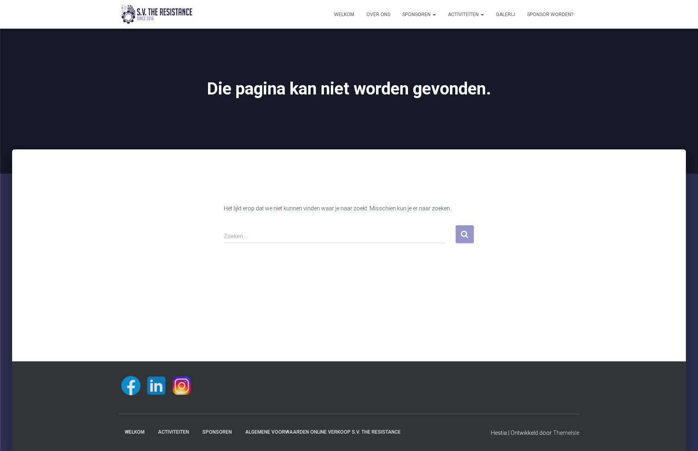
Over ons (378, 14)
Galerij (505, 14)
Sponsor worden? (550, 14)
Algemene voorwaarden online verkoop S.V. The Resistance (323, 432)
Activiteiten (464, 14)
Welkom (344, 14)
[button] (434, 14)
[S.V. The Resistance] (157, 14)
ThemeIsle (566, 433)
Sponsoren (417, 14)
